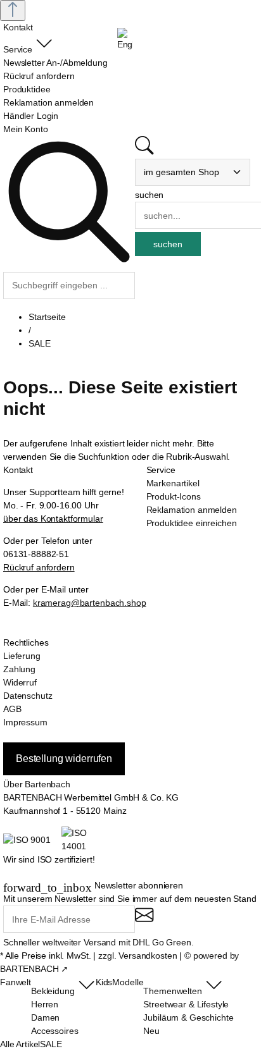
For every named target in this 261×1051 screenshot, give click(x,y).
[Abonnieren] (144, 920)
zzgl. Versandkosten (137, 955)
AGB (12, 709)
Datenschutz (27, 696)
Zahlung (19, 669)
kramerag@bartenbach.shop (89, 603)
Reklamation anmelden (191, 510)
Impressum (25, 722)
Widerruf (20, 682)
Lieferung (22, 656)
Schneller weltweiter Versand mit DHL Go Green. (98, 942)
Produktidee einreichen (191, 523)
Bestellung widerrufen (64, 758)
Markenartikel (173, 483)
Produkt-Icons (173, 496)
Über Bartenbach (36, 784)
